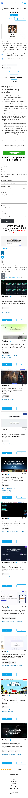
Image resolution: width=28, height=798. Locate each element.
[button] (25, 2)
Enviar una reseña (7, 221)
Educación (19, 621)
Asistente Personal (15, 8)
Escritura (5, 444)
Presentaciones (7, 355)
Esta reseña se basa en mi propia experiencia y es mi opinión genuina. (13, 217)
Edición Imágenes (8, 488)
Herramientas (5, 8)
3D (15, 355)
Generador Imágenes (8, 492)
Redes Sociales (6, 313)
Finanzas (5, 311)
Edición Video (7, 531)
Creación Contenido (8, 711)
